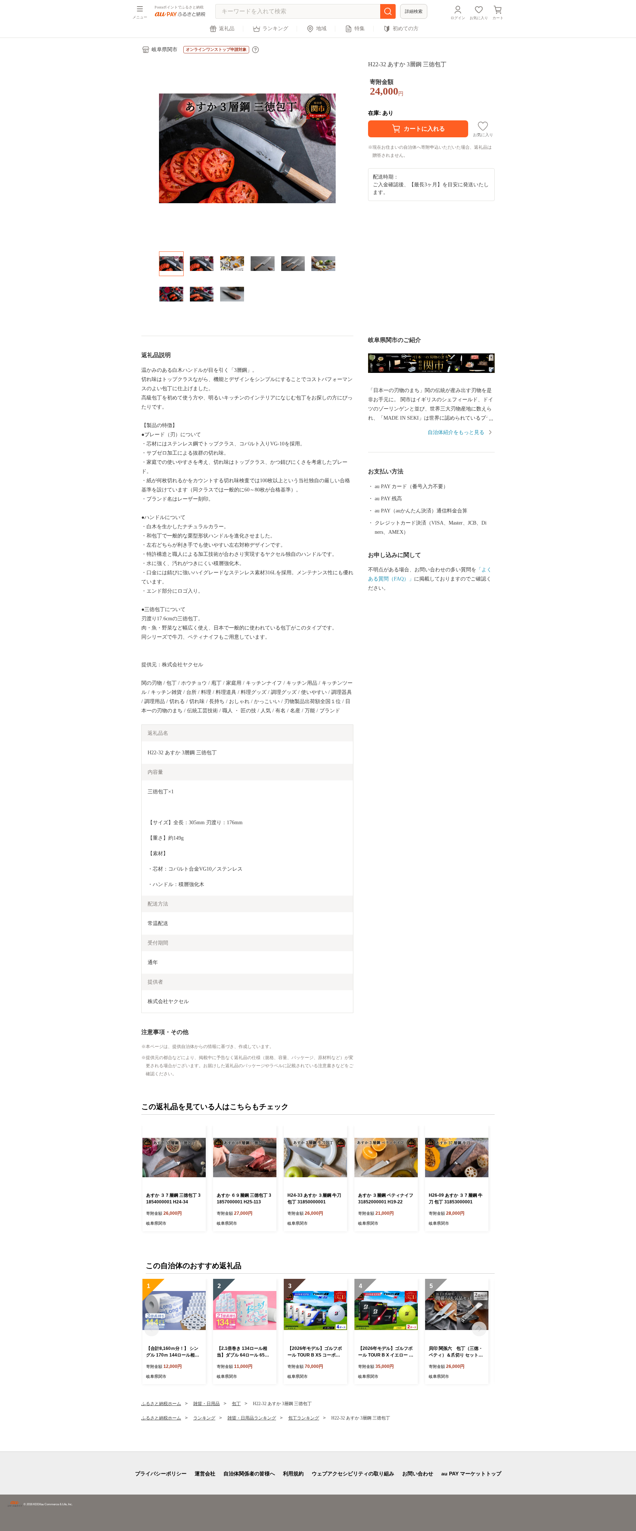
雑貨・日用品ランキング (251, 1418)
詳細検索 (414, 11)
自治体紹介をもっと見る (456, 432)
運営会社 (205, 1474)
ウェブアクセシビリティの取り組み (353, 1474)
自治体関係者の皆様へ (249, 1474)
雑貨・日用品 (206, 1403)
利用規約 (293, 1474)
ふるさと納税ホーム (161, 1403)
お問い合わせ (417, 1474)
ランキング (275, 28)
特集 (359, 28)
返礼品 (226, 28)
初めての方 (405, 28)
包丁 (236, 1403)
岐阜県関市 (164, 49)
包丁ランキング (303, 1418)
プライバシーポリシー (161, 1474)
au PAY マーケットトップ (471, 1474)
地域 (321, 28)
